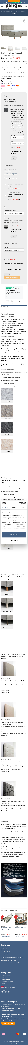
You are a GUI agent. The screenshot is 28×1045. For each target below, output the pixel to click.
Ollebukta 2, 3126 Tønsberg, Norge (10, 962)
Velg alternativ (6, 936)
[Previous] (3, 31)
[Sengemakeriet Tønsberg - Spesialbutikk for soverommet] (14, 6)
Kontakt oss (4, 977)
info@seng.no (4, 948)
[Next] (24, 31)
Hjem (3, 12)
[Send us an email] (8, 991)
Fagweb (17, 1043)
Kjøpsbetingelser (5, 979)
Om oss (3, 983)
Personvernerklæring (7, 981)
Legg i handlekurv (12, 277)
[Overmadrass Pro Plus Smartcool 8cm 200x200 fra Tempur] (14, 185)
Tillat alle (14, 534)
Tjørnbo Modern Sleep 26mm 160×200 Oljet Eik (21, 928)
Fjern (23, 134)
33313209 (4, 950)
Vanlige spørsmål (5, 975)
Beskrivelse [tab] (4, 307)
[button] (2, 6)
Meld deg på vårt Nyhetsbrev (9, 1014)
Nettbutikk (10, 12)
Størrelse (13, 135)
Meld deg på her (8, 1023)
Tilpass (13, 540)
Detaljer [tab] (14, 507)
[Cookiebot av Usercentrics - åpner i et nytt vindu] (19, 503)
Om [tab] (23, 507)
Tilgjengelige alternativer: (10, 210)
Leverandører (20, 12)
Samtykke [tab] (5, 507)
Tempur (14, 13)
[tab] (14, 310)
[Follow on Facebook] (2, 991)
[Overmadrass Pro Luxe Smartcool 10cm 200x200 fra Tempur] (14, 195)
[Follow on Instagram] (5, 991)
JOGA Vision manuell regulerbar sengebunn (6, 928)
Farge (12, 141)
